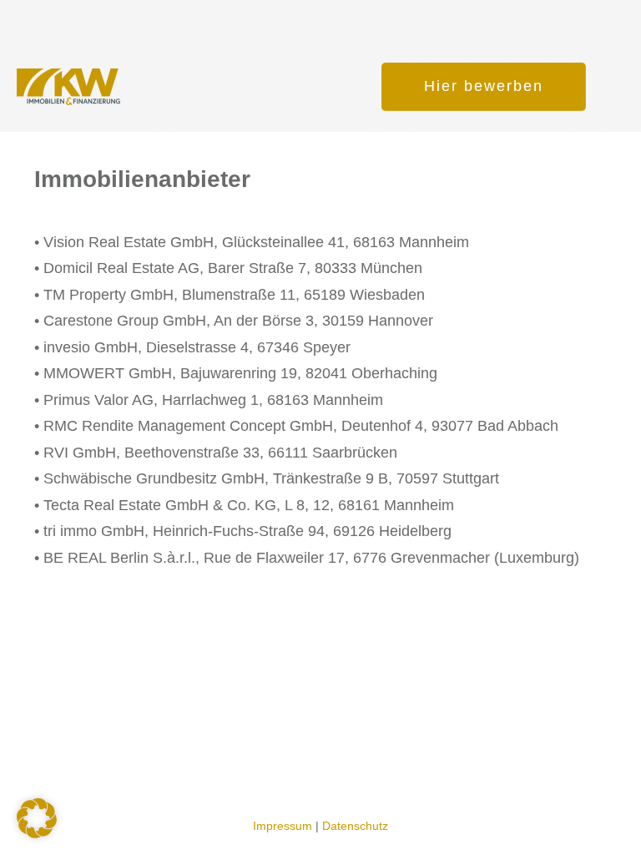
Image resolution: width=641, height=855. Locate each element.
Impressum (282, 825)
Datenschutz (355, 825)
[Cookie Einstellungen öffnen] (37, 833)
